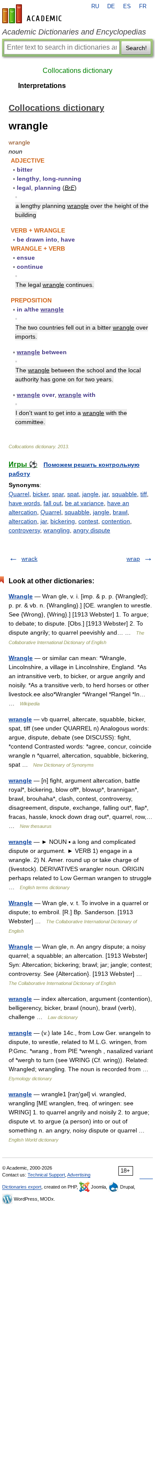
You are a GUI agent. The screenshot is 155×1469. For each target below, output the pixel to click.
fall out (52, 503)
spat (73, 494)
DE (111, 6)
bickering (62, 521)
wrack (29, 558)
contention (116, 521)
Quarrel (19, 494)
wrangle (20, 719)
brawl (120, 512)
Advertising (78, 1174)
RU (95, 6)
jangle (90, 494)
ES (127, 6)
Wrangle (21, 596)
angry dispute (91, 530)
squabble (124, 494)
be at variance (84, 503)
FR (142, 6)
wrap (133, 558)
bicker (41, 494)
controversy (24, 530)
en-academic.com (33, 13)
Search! (136, 47)
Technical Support (46, 1174)
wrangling (56, 530)
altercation (23, 521)
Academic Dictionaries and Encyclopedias (74, 32)
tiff (143, 494)
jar (105, 494)
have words (24, 503)
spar (58, 494)
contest (88, 521)
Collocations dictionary (77, 70)
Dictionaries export (21, 1186)
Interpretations (42, 85)
